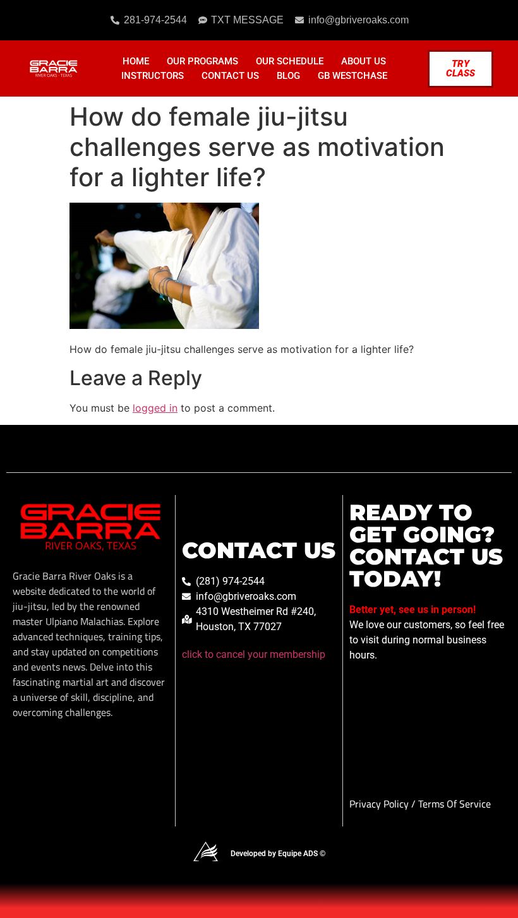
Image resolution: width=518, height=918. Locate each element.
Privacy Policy (380, 803)
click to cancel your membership (253, 654)
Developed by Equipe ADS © (278, 853)
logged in (155, 408)
